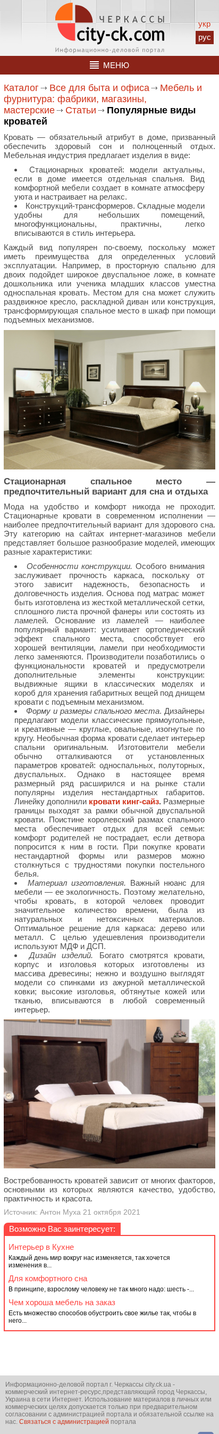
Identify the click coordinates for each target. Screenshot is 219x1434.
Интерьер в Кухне (41, 1246)
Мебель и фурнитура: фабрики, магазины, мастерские (103, 99)
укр (204, 23)
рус (204, 37)
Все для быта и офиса (99, 88)
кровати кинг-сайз (124, 801)
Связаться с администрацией (64, 1421)
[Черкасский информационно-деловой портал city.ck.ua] (109, 28)
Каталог (21, 88)
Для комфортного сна (48, 1278)
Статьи (80, 110)
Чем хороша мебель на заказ (62, 1302)
